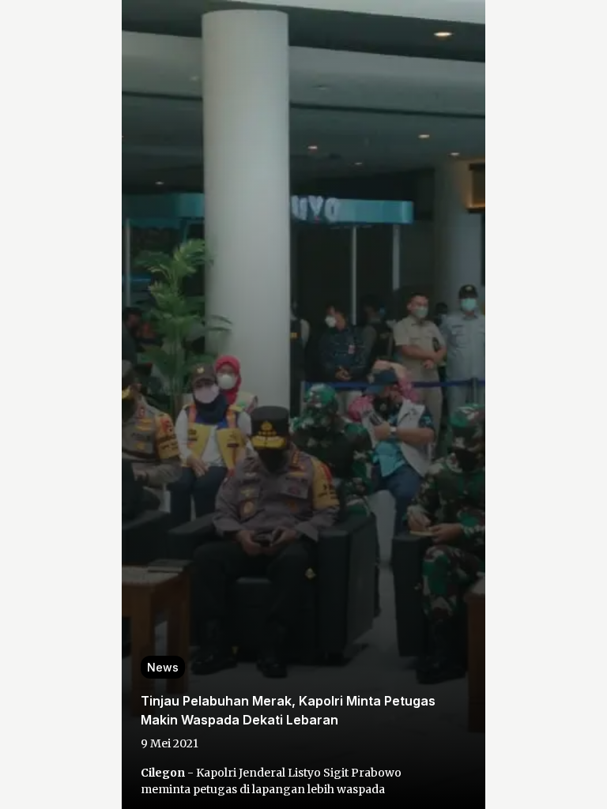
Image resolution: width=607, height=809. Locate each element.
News (163, 667)
